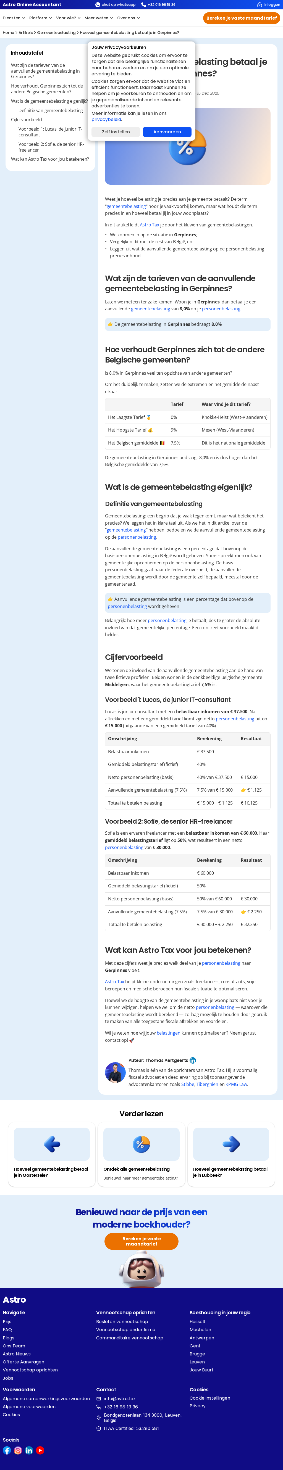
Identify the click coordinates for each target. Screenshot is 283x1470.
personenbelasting (221, 309)
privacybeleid (106, 119)
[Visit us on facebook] (7, 1450)
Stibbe (187, 1084)
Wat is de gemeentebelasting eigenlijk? (49, 101)
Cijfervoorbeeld (26, 120)
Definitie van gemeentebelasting (51, 110)
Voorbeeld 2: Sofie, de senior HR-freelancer (51, 147)
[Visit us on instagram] (18, 1450)
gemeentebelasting (56, 32)
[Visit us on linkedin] (29, 1450)
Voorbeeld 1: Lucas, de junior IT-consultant (50, 132)
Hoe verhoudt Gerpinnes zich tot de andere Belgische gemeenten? (47, 89)
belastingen (168, 1033)
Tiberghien (207, 1084)
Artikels (26, 32)
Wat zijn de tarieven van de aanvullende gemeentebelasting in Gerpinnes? (45, 71)
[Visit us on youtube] (40, 1450)
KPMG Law (236, 1084)
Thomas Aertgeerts (166, 1060)
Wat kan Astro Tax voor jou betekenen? (50, 159)
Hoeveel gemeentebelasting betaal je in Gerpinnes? (129, 32)
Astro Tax (149, 225)
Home (8, 32)
